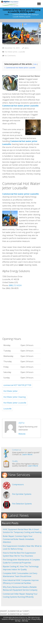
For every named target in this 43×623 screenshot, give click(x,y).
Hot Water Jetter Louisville (14, 402)
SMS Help (25, 621)
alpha (26, 48)
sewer (21, 265)
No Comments (10, 55)
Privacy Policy (36, 619)
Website (21, 434)
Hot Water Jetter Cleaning (14, 397)
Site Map (18, 621)
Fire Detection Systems (22, 503)
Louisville (21, 52)
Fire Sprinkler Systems (21, 494)
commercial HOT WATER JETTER (17, 385)
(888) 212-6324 (15, 285)
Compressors (18, 484)
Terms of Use (25, 619)
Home (6, 14)
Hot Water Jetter (11, 52)
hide (35, 64)
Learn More (27, 454)
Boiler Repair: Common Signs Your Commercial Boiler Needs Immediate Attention (18, 539)
